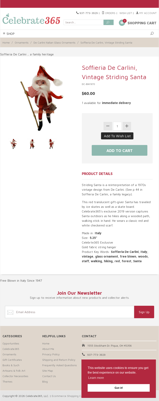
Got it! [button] (119, 387)
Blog (45, 381)
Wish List (125, 13)
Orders (109, 13)
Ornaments (22, 42)
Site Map (47, 370)
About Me (48, 348)
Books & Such (11, 365)
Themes (7, 381)
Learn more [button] (96, 377)
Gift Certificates (12, 359)
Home (6, 42)
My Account (147, 13)
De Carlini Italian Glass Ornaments (54, 42)
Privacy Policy (51, 354)
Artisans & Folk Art (14, 370)
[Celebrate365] (32, 18)
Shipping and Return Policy (58, 359)
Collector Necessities (15, 376)
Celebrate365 (11, 348)
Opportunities (11, 343)
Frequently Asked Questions (59, 365)
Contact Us (49, 376)
